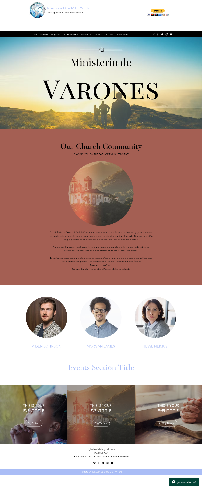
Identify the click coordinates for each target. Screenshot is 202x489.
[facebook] (157, 34)
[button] (158, 12)
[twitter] (162, 34)
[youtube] (171, 34)
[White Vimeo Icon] (153, 34)
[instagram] (166, 34)
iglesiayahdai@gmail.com (101, 449)
